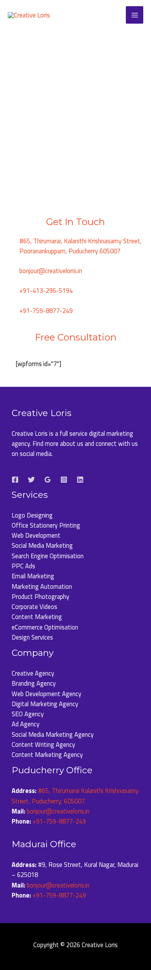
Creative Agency (33, 673)
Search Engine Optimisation (48, 556)
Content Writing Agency (43, 744)
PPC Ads (23, 566)
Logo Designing (32, 515)
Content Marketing (37, 616)
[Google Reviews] (47, 479)
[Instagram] (63, 479)
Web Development (36, 535)
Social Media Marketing (42, 545)
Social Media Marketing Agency (53, 734)
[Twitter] (31, 479)
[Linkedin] (80, 479)
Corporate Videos (34, 606)
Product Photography (40, 596)
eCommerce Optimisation (45, 627)
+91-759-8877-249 (59, 821)
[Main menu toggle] (134, 15)
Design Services (32, 637)
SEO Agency (28, 714)
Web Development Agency (46, 693)
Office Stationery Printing (46, 525)
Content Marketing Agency (47, 754)
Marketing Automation (42, 586)
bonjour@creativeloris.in (58, 811)
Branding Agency (34, 683)
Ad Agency (25, 724)
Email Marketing (33, 576)
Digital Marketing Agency (45, 704)
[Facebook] (15, 479)
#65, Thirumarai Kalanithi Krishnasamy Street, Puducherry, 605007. (75, 795)
